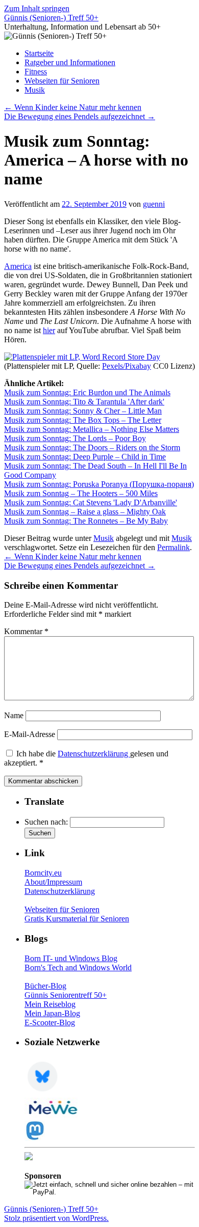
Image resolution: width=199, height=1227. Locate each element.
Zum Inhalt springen (36, 8)
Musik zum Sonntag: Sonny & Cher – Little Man (83, 410)
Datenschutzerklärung (94, 753)
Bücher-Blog (45, 985)
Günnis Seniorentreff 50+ (65, 995)
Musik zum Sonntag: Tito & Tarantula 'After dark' (84, 401)
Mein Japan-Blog (52, 1013)
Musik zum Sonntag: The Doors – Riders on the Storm (92, 447)
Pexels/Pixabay (126, 366)
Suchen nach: (46, 821)
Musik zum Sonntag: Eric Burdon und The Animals (87, 392)
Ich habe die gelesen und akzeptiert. (86, 758)
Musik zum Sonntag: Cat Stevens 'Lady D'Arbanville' (90, 502)
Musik (34, 90)
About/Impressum (53, 882)
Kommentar (26, 631)
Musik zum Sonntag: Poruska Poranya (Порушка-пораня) (99, 484)
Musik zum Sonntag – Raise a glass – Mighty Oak (85, 511)
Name (13, 715)
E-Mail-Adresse (29, 734)
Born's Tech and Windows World (78, 967)
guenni (154, 204)
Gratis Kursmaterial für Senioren (76, 918)
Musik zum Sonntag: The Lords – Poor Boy (75, 438)
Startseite (39, 53)
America (18, 266)
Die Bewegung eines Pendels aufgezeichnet (79, 116)
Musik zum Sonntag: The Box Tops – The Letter (82, 420)
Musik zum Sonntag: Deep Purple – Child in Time (85, 456)
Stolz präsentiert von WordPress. (56, 1218)
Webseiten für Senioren (62, 80)
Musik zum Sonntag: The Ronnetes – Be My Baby (86, 520)
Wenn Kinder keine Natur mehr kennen (72, 107)
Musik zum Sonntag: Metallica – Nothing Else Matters (91, 429)
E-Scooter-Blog (49, 1022)
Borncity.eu (43, 872)
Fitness (35, 71)
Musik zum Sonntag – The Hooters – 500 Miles (81, 493)
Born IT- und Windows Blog (70, 958)
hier (49, 330)
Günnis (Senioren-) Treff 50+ (51, 17)
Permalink (173, 547)
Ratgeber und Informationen (69, 62)
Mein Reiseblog (50, 1004)
